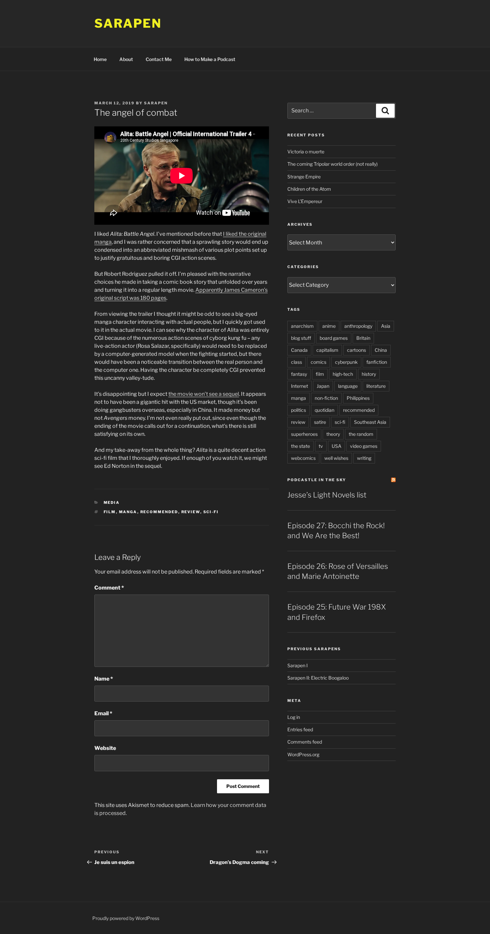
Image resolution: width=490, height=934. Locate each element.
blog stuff (301, 338)
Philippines (358, 398)
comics (318, 362)
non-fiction (326, 398)
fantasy (299, 374)
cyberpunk (346, 362)
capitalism (327, 350)
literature (376, 386)
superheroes (304, 434)
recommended (159, 512)
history (369, 374)
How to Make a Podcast (209, 59)
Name (103, 679)
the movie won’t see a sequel (203, 394)
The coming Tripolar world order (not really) (332, 164)
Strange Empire (304, 176)
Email (103, 713)
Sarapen (128, 23)
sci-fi (211, 512)
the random (361, 434)
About (126, 59)
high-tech (343, 374)
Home (100, 59)
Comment (109, 588)
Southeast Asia (370, 422)
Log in (293, 717)
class (296, 362)
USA (336, 446)
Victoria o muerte (305, 151)
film (110, 512)
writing (364, 458)
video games (363, 446)
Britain (363, 338)
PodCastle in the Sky (316, 480)
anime (329, 326)
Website (105, 748)
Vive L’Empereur (304, 201)
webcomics (303, 458)
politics (298, 410)
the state (300, 446)
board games (334, 338)
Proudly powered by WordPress (125, 918)
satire (320, 422)
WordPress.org (303, 754)
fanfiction (376, 362)
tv (321, 446)
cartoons (356, 350)
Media (112, 502)
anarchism (302, 326)
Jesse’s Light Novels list (326, 495)
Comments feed (304, 742)
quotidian (324, 410)
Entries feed (300, 729)
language (348, 386)
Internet (299, 386)
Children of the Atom (309, 189)
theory (333, 434)
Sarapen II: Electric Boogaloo (318, 678)
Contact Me (159, 59)
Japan (323, 386)
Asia (385, 326)
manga (128, 512)
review (190, 512)
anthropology (358, 326)
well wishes (336, 458)
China (381, 350)
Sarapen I (297, 665)
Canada (299, 350)
